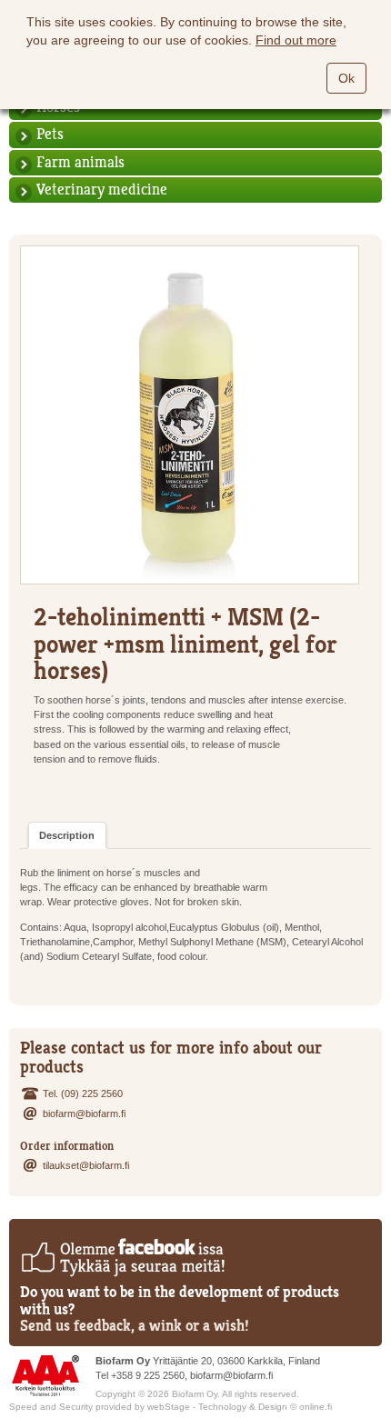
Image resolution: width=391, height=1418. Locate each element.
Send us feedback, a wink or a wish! (134, 1325)
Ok (346, 78)
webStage (168, 1407)
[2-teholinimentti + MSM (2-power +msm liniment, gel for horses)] (189, 415)
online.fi (315, 1407)
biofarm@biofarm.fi (84, 1113)
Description (67, 835)
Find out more (296, 40)
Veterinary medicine (101, 189)
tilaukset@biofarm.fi (86, 1165)
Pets (50, 134)
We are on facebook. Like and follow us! (122, 1257)
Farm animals (80, 162)
